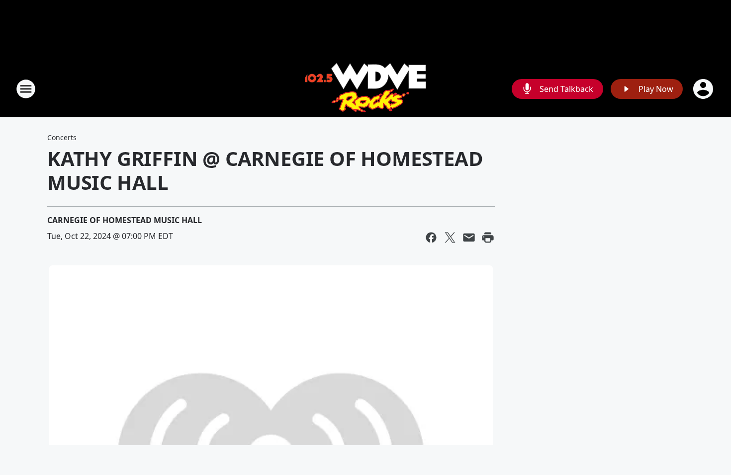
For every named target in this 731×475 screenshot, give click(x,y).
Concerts (62, 137)
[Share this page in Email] (469, 237)
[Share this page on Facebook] (431, 237)
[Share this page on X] (450, 237)
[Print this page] (488, 237)
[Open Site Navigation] (26, 89)
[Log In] (704, 89)
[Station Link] (365, 89)
